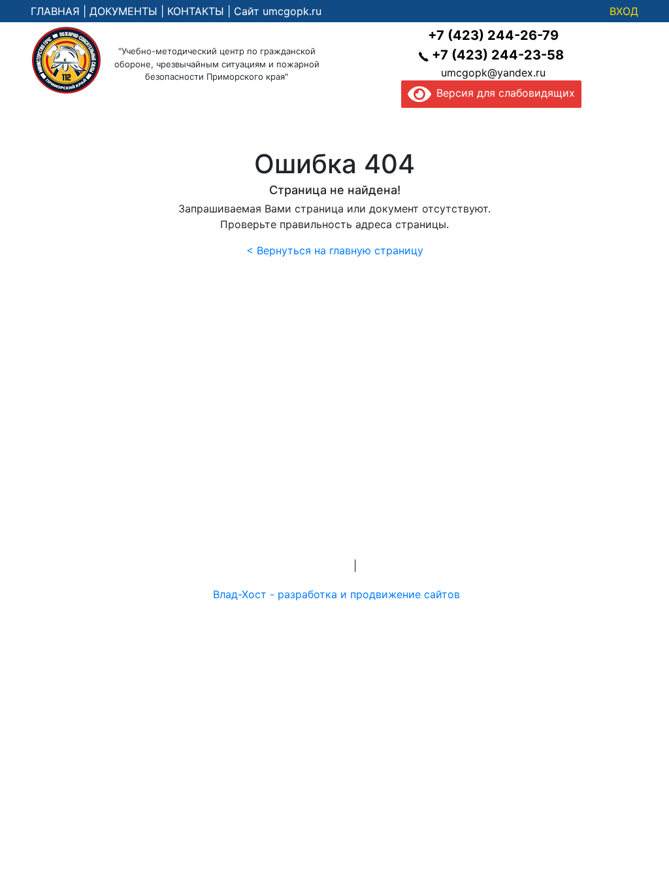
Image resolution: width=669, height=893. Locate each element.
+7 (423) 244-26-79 (493, 35)
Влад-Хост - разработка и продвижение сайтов (336, 594)
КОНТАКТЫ (195, 11)
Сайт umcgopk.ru (277, 11)
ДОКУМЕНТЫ (123, 11)
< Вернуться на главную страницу (334, 250)
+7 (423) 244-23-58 (498, 55)
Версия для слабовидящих (503, 92)
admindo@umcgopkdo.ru (334, 534)
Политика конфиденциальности (267, 565)
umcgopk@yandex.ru (493, 72)
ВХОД (624, 11)
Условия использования (422, 565)
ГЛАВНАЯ (55, 11)
